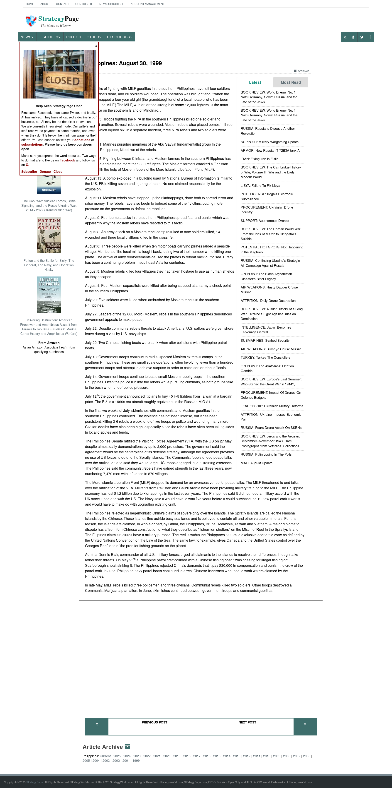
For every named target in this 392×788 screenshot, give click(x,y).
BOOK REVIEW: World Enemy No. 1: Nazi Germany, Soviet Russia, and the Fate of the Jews (269, 97)
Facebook (67, 160)
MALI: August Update (256, 462)
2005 (86, 760)
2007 (296, 756)
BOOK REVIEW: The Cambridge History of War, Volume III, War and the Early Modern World (271, 172)
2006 (306, 756)
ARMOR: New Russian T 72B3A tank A (270, 150)
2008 (286, 756)
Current (105, 756)
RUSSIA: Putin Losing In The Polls (266, 454)
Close (58, 171)
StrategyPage (34, 782)
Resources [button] (118, 36)
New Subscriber (111, 4)
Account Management (147, 4)
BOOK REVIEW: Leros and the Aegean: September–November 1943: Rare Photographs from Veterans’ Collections (270, 441)
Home (30, 4)
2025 (117, 756)
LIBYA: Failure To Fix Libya (260, 185)
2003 (106, 760)
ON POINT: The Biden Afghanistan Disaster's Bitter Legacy (266, 276)
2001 (126, 760)
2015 (216, 756)
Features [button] (48, 36)
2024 (127, 756)
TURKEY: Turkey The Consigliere (265, 357)
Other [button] (93, 36)
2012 (246, 756)
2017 (197, 756)
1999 (136, 760)
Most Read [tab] (291, 82)
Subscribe (29, 171)
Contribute (84, 4)
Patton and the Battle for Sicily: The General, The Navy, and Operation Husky (49, 265)
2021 (157, 756)
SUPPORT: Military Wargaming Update (270, 141)
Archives (303, 71)
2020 (167, 756)
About (45, 4)
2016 (207, 756)
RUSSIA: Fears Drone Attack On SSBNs (271, 427)
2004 (96, 760)
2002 (116, 760)
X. (27, 164)
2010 (266, 756)
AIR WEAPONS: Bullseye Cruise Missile (271, 348)
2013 (236, 756)
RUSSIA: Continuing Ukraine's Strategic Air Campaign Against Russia (270, 262)
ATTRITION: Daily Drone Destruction (268, 300)
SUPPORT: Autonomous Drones (265, 220)
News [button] (26, 36)
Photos (73, 36)
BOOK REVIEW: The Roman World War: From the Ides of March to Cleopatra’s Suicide (271, 233)
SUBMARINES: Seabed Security (265, 340)
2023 (137, 756)
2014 (226, 756)
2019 (177, 756)
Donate (45, 171)
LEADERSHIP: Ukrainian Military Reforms (272, 405)
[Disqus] (201, 657)
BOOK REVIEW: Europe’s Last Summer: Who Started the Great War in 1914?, (271, 381)
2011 (256, 756)
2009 (276, 756)
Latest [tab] (255, 82)
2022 (147, 756)
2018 (187, 756)
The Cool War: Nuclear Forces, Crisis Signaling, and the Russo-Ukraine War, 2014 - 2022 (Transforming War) (49, 205)
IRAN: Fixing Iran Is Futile (259, 158)
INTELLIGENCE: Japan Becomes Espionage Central (266, 329)
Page (58, 21)
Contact (62, 4)
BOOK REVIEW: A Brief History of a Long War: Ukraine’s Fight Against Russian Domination (272, 313)
